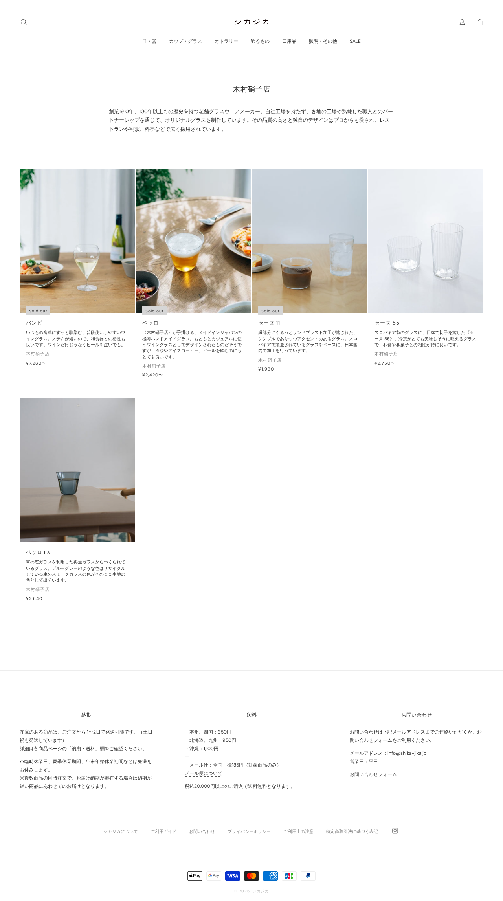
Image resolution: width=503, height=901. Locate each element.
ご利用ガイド (163, 831)
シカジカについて (120, 831)
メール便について (203, 773)
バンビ (34, 322)
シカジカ (260, 891)
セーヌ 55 (387, 322)
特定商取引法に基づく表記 (352, 831)
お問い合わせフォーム (373, 774)
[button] (23, 22)
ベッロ (150, 322)
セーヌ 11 (269, 322)
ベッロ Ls (38, 552)
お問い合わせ (202, 831)
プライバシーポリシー (249, 831)
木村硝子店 (38, 353)
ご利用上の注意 (298, 831)
